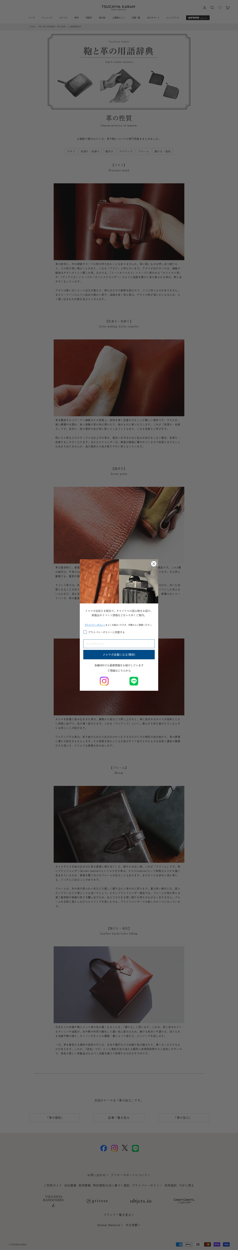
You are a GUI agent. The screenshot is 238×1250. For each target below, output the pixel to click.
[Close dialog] (154, 564)
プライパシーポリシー (95, 625)
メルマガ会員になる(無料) (119, 654)
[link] (104, 681)
